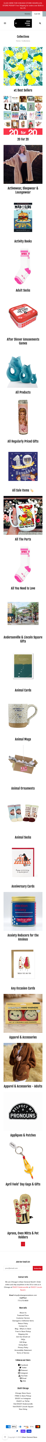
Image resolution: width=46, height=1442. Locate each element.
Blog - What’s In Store (23, 1329)
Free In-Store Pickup (23, 1331)
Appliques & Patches (23, 1135)
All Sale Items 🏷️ (23, 490)
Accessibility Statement (23, 1350)
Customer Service (23, 1318)
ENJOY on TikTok (23, 1401)
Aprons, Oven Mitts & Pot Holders (23, 1235)
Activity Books (23, 241)
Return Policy (23, 1323)
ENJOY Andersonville (20, 1287)
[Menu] (5, 23)
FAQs (23, 1339)
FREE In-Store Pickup (23, 1396)
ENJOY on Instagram (23, 1398)
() (37, 14)
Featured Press (23, 1315)
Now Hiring (23, 1409)
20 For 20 (23, 139)
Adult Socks (23, 290)
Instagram (24, 1373)
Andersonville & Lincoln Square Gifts (23, 639)
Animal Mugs (23, 739)
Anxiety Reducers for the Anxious (23, 937)
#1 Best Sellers (23, 90)
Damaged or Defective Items (23, 1321)
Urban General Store (29, 1437)
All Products (23, 392)
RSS (24, 1381)
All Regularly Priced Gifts (23, 441)
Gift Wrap (23, 1342)
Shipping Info (23, 1334)
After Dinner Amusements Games (23, 341)
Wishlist (27, 14)
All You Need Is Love (23, 588)
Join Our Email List (23, 1337)
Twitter (24, 1368)
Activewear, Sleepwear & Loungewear (23, 190)
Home (18, 41)
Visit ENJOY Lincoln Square (23, 1406)
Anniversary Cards (23, 886)
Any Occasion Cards (23, 988)
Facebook (24, 1365)
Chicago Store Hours (23, 1393)
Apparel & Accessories (23, 1037)
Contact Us (23, 1326)
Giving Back (23, 1345)
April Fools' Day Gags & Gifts (23, 1184)
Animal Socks (23, 837)
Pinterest (23, 1370)
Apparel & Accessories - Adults (23, 1086)
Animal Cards (23, 690)
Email (24, 1378)
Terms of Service (23, 1353)
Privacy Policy (23, 1347)
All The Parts (23, 539)
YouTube (23, 1376)
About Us (23, 1313)
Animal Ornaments (23, 788)
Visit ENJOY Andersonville (23, 1404)
